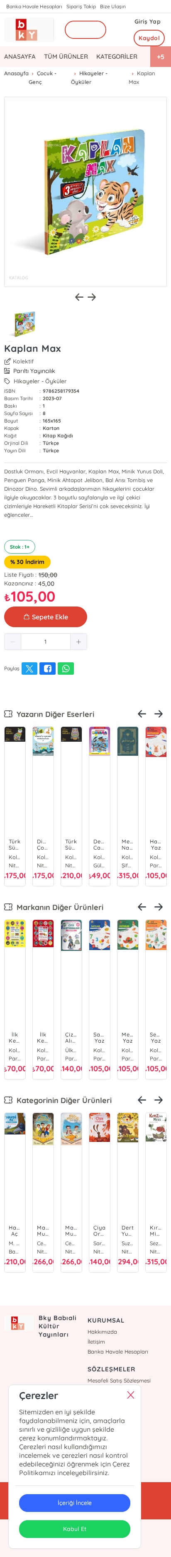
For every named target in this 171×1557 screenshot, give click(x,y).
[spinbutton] (45, 641)
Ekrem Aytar (157, 1050)
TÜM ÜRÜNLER (66, 56)
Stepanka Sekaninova (43, 1243)
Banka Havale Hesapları (34, 6)
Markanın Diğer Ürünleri (57, 907)
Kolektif (23, 361)
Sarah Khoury (15, 1243)
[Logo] (29, 29)
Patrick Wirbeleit (156, 1243)
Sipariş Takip (81, 6)
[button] (13, 642)
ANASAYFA (20, 56)
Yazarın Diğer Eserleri (53, 714)
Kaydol (149, 38)
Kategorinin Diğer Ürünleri (62, 1100)
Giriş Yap (147, 21)
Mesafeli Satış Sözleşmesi (119, 1380)
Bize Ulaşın (113, 6)
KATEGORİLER (116, 56)
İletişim (96, 1341)
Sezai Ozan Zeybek (99, 1243)
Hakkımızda (102, 1331)
